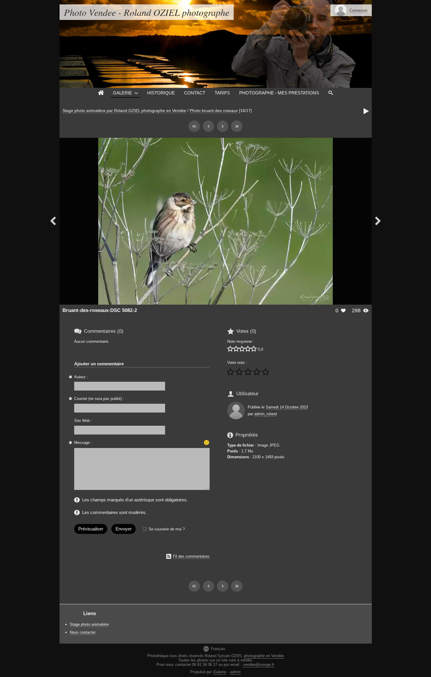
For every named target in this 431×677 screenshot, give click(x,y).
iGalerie (219, 672)
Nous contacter (83, 632)
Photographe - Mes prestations (279, 92)
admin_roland (265, 414)
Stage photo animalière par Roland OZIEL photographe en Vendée (124, 110)
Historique (161, 92)
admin (235, 672)
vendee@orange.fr (258, 664)
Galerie (122, 92)
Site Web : (83, 420)
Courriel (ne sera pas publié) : (99, 398)
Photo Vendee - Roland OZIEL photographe (146, 12)
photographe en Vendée (264, 656)
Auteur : (81, 377)
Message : (83, 442)
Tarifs (222, 92)
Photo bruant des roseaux (214, 110)
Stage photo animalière (89, 624)
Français (214, 649)
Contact (194, 92)
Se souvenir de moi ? (167, 529)
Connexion (358, 10)
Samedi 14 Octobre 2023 (287, 407)
